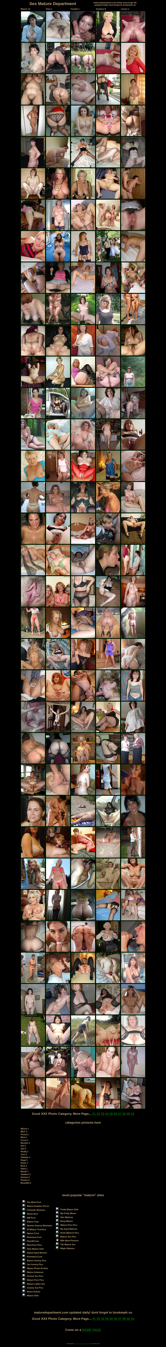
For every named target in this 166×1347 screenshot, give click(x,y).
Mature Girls (32, 1295)
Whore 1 (25, 1129)
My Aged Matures (68, 1229)
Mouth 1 (25, 1171)
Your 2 (24, 1154)
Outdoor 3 (25, 1174)
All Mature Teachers (35, 1229)
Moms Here (31, 1214)
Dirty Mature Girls (34, 1249)
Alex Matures (66, 1217)
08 (124, 1113)
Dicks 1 (24, 1163)
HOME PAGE (91, 1330)
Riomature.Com (33, 1257)
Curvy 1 (24, 1140)
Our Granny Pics (34, 1264)
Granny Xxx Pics (34, 1276)
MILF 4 (24, 1131)
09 (128, 1113)
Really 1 (24, 1151)
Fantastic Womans (35, 1210)
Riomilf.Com (32, 1241)
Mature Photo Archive (36, 1268)
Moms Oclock (32, 1292)
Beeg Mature (66, 1221)
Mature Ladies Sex (35, 1284)
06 (115, 1113)
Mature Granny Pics (35, 1260)
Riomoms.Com (33, 1237)
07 (119, 1113)
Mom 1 (24, 1137)
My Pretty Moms (67, 1213)
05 (111, 1113)
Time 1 (49, 9)
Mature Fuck (32, 1233)
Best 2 (24, 1166)
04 (107, 1113)
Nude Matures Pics (69, 1233)
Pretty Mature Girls (68, 1209)
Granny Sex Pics (34, 1288)
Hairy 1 (24, 1169)
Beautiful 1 (26, 1183)
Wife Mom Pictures (69, 1241)
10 (132, 1113)
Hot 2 (23, 1146)
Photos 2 (25, 1180)
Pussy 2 (25, 1134)
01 (94, 1113)
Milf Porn (30, 1218)
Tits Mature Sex (67, 1244)
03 (102, 1113)
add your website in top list (83, 1343)
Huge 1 (24, 1160)
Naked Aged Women (36, 1253)
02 (98, 1113)
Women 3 (25, 1143)
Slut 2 (23, 1149)
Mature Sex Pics (67, 1237)
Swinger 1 (25, 1157)
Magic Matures (67, 1248)
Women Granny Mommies (38, 1225)
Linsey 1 (125, 9)
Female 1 (75, 9)
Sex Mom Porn (33, 1202)
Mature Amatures (34, 1272)
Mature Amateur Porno (37, 1206)
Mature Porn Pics (34, 1280)
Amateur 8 (101, 9)
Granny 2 (25, 1177)
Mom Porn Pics (33, 1245)
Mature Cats (32, 1222)
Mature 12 (25, 9)
